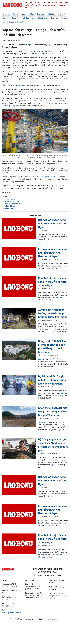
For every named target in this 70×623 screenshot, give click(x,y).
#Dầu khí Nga (10, 206)
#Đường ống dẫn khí (12, 204)
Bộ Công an (55, 465)
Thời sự (61, 14)
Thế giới (64, 18)
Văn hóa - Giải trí (29, 18)
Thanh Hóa (42, 422)
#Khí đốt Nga (10, 209)
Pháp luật (51, 14)
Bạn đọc (6, 18)
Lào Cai (41, 324)
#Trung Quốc (10, 199)
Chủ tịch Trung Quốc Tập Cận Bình (31, 51)
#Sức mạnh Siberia (12, 201)
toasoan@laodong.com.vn (11, 613)
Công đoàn (16, 18)
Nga (29, 45)
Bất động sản (43, 18)
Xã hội (15, 14)
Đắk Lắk (41, 359)
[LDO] (19, 229)
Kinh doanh (41, 14)
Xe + (5, 22)
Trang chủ (6, 14)
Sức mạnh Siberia (61, 101)
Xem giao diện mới (16, 22)
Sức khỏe (54, 18)
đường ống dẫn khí (48, 177)
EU (42, 266)
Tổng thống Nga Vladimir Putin (13, 85)
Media (22, 14)
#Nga (7, 196)
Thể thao (31, 14)
